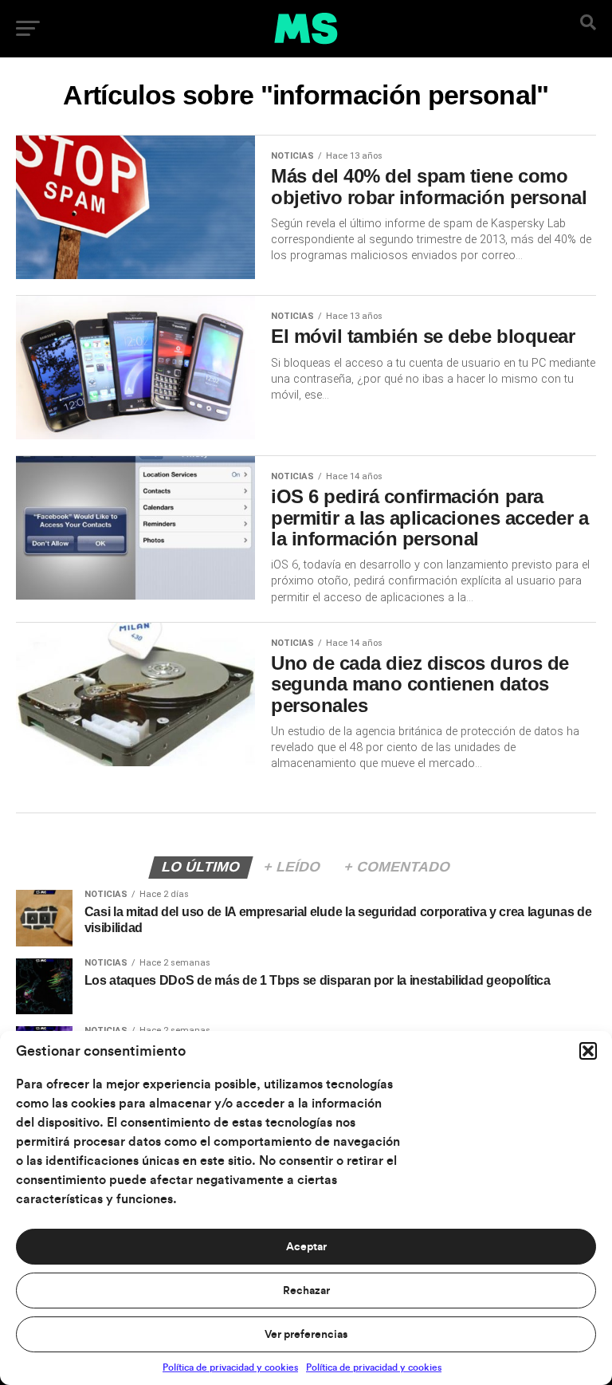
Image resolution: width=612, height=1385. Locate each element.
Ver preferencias (306, 1334)
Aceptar (306, 1247)
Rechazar (306, 1290)
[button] (588, 1051)
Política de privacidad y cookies (230, 1367)
